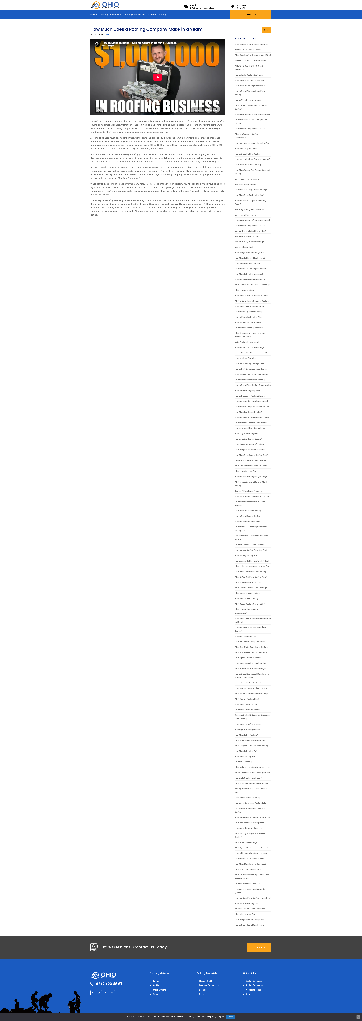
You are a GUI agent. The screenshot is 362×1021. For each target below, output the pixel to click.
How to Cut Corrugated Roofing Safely (251, 803)
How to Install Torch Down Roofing (250, 379)
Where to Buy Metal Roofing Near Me (250, 460)
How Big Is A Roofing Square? (247, 729)
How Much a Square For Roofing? (249, 311)
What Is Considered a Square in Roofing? (252, 301)
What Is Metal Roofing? (245, 290)
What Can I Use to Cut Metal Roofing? (251, 587)
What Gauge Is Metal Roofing (247, 593)
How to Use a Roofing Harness (248, 100)
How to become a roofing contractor (250, 544)
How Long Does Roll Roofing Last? (249, 822)
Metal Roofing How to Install (247, 342)
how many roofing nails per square (249, 209)
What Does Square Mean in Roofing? (250, 740)
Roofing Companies (110, 15)
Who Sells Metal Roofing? (245, 914)
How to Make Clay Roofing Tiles (248, 317)
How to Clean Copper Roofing (247, 263)
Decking (156, 985)
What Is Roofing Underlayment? (248, 869)
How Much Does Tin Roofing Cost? (249, 195)
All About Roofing (157, 15)
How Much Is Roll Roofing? (246, 735)
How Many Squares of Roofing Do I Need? (253, 114)
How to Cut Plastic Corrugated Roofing (251, 295)
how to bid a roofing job (245, 247)
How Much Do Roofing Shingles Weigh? (251, 476)
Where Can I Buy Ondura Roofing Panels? (252, 772)
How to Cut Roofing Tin (245, 756)
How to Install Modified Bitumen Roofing (252, 496)
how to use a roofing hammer (247, 179)
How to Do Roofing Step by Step (248, 390)
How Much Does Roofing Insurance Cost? (252, 268)
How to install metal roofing (246, 598)
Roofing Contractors (134, 15)
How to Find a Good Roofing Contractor (251, 44)
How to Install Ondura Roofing (248, 164)
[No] (358, 1017)
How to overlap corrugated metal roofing (252, 143)
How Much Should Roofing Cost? (249, 828)
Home (93, 15)
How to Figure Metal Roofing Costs (249, 252)
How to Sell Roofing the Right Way (249, 363)
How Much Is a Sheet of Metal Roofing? (251, 422)
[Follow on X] (99, 992)
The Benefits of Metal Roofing (247, 797)
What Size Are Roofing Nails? (247, 699)
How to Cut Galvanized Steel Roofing (250, 571)
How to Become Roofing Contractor (250, 641)
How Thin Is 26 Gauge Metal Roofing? (251, 189)
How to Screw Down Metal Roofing (249, 925)
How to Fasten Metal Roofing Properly (251, 688)
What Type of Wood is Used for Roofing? (252, 284)
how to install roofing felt (245, 184)
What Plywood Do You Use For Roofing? (251, 848)
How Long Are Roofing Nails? (247, 433)
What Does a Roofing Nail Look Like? (250, 604)
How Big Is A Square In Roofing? (248, 657)
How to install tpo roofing (246, 148)
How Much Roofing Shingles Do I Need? (252, 401)
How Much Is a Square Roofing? (248, 412)
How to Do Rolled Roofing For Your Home (252, 817)
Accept (230, 1016)
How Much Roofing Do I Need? (248, 521)
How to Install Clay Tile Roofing (248, 510)
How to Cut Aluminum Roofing (247, 709)
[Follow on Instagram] (106, 992)
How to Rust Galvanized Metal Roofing (251, 369)
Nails (201, 994)
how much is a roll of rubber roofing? (250, 231)
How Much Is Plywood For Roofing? (250, 258)
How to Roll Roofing (243, 761)
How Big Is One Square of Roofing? (250, 444)
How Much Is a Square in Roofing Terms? (252, 417)
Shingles (156, 981)
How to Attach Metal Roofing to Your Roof (252, 898)
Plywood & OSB (205, 981)
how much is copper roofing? (247, 236)
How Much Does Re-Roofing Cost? (249, 858)
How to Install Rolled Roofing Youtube (251, 683)
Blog (107, 34)
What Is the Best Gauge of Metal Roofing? (252, 566)
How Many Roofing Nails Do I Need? (250, 128)
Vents (155, 994)
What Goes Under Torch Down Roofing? (252, 647)
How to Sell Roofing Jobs (245, 358)
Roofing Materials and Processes (249, 491)
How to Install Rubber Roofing (247, 154)
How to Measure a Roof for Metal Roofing (252, 374)
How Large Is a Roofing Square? (248, 439)
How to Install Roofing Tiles (246, 903)
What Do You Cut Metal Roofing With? (251, 577)
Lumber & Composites (209, 985)
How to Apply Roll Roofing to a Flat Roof (252, 561)
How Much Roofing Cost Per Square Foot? (253, 406)
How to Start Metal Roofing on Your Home (252, 353)
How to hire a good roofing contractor (251, 853)
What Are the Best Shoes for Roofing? (251, 652)
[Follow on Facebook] (92, 992)
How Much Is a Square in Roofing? (249, 347)
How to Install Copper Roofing (247, 516)
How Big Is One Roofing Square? (248, 778)
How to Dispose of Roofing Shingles (250, 396)
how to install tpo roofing (245, 215)
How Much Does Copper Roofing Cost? (251, 455)
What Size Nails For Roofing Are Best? (251, 465)
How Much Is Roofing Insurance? (249, 274)
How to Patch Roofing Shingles (248, 724)
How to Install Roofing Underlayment (250, 85)
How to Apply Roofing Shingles (248, 322)
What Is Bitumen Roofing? (246, 842)
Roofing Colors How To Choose (248, 49)
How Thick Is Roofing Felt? (246, 636)
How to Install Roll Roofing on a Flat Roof (252, 159)
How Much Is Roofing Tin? (246, 751)
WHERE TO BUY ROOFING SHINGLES (250, 60)
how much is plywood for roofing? (249, 241)
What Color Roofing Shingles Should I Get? (253, 55)
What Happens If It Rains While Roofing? (252, 745)
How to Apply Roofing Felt (246, 555)
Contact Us (259, 947)
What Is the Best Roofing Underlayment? (252, 783)
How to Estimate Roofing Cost (247, 883)
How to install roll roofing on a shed (250, 80)
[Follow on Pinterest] (112, 992)
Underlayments (159, 990)
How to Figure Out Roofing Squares (250, 449)
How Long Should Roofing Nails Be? (250, 428)
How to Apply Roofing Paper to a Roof (251, 550)
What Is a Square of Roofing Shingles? (251, 668)
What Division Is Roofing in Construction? (252, 767)
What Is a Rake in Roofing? (246, 471)
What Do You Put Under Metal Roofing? (251, 693)
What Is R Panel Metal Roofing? (248, 582)
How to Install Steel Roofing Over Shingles (253, 385)
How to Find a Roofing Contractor (249, 75)
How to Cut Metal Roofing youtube (249, 306)
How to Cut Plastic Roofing (246, 704)
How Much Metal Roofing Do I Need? (250, 864)
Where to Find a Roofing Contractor (250, 909)
